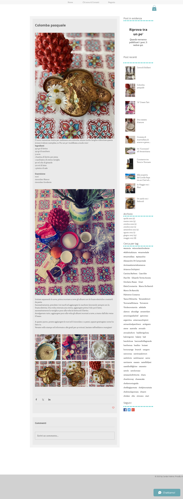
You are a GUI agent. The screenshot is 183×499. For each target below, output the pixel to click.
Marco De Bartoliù (131, 290)
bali (144, 337)
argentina (128, 320)
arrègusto (147, 324)
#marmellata (129, 256)
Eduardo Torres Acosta (141, 277)
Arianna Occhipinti (132, 269)
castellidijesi (146, 362)
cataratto (142, 366)
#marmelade (143, 252)
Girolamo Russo (130, 282)
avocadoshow (129, 332)
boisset (145, 345)
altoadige (135, 311)
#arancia (127, 248)
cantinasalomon (140, 353)
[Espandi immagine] (48, 347)
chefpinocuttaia (145, 387)
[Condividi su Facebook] (36, 399)
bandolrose (128, 341)
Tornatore (144, 303)
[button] (154, 8)
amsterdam (145, 311)
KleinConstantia (130, 286)
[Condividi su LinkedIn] (49, 399)
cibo (133, 396)
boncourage (128, 349)
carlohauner (138, 358)
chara (143, 374)
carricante (128, 362)
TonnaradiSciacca (131, 303)
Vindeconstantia (130, 307)
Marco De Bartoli (146, 286)
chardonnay (129, 379)
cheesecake (140, 379)
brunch (138, 349)
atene (126, 328)
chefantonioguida (131, 383)
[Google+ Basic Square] (133, 409)
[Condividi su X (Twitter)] (43, 399)
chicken (127, 396)
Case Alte (143, 273)
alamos (127, 311)
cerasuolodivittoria (131, 374)
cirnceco (140, 396)
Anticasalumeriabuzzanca (134, 265)
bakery (138, 337)
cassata (136, 362)
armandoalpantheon (132, 324)
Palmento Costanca (132, 294)
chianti (143, 391)
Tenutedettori (144, 299)
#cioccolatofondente (141, 248)
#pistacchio (140, 256)
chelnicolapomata (131, 391)
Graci (141, 282)
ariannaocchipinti (140, 320)
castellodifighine (130, 366)
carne (147, 358)
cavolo (126, 370)
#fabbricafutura (130, 252)
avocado (142, 328)
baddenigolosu (143, 332)
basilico (137, 345)
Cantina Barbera (130, 273)
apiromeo (144, 315)
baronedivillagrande (143, 341)
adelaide (142, 307)
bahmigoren (129, 337)
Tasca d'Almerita (130, 299)
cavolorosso (135, 370)
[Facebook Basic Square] (125, 409)
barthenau (128, 345)
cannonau (128, 353)
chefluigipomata (130, 387)
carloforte (128, 358)
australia (133, 328)
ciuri (147, 396)
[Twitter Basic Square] (129, 409)
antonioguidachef (131, 315)
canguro (146, 349)
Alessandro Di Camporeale (135, 260)
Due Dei (127, 277)
